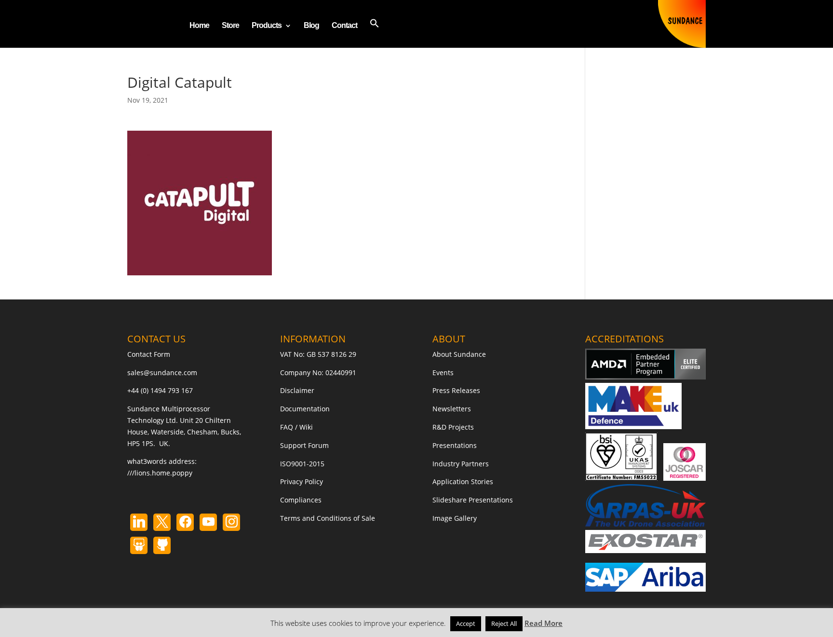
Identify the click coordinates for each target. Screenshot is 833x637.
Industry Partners (460, 463)
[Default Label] (138, 522)
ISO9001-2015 (302, 463)
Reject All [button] (504, 623)
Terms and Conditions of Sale (327, 518)
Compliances (301, 499)
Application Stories (462, 481)
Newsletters (451, 408)
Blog (311, 25)
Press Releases (456, 390)
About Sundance (459, 354)
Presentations (454, 445)
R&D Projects (453, 427)
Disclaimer (297, 390)
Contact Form (148, 354)
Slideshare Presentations (472, 499)
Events (443, 372)
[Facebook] (185, 522)
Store (230, 25)
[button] (374, 33)
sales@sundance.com (162, 372)
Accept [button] (465, 623)
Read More (543, 623)
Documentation (305, 408)
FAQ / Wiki (296, 427)
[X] (162, 522)
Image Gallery (454, 518)
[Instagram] (208, 522)
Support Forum (304, 445)
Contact (344, 25)
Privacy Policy (301, 481)
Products (267, 25)
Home (199, 25)
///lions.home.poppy (159, 472)
